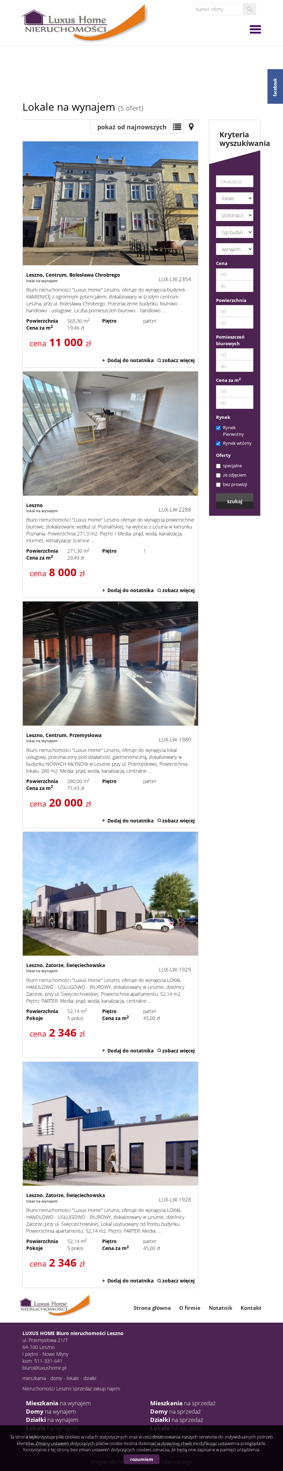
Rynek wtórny (237, 443)
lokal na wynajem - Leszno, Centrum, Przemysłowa (110, 714)
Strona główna (152, 1307)
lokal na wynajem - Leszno (110, 484)
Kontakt (251, 1307)
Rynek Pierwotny (233, 430)
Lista (176, 126)
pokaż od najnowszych (132, 127)
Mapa (191, 126)
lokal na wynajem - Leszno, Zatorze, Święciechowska (110, 945)
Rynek (223, 417)
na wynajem (58, 1403)
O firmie (190, 1307)
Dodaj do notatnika (130, 360)
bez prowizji (235, 484)
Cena (221, 263)
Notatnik (220, 1307)
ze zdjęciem (234, 475)
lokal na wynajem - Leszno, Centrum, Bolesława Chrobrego (110, 254)
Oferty (223, 455)
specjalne (232, 465)
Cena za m (228, 380)
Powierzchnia (231, 300)
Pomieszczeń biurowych (230, 340)
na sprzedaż (183, 1403)
